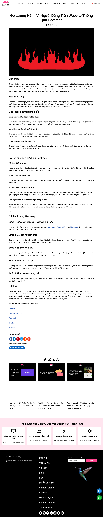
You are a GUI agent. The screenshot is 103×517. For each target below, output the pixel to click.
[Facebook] (44, 513)
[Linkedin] (40, 513)
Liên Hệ (83, 3)
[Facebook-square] (62, 513)
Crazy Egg (56, 227)
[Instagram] (51, 513)
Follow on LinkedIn (17, 348)
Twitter (11, 323)
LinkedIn (12, 308)
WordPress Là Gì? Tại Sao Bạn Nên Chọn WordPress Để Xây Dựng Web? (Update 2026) (80, 405)
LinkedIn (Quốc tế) (15, 313)
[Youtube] (58, 513)
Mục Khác (73, 3)
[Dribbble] (55, 513)
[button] (10, 339)
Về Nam (47, 3)
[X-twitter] (47, 513)
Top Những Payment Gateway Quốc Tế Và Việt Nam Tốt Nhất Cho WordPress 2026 (51, 405)
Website (12, 328)
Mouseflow (74, 227)
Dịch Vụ (29, 3)
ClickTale (63, 227)
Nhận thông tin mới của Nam (75, 458)
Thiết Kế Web (52, 25)
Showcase (55, 3)
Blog (64, 3)
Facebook (12, 318)
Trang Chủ (20, 3)
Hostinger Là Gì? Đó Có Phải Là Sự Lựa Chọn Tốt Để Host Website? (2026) (22, 405)
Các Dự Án (39, 3)
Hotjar (49, 227)
